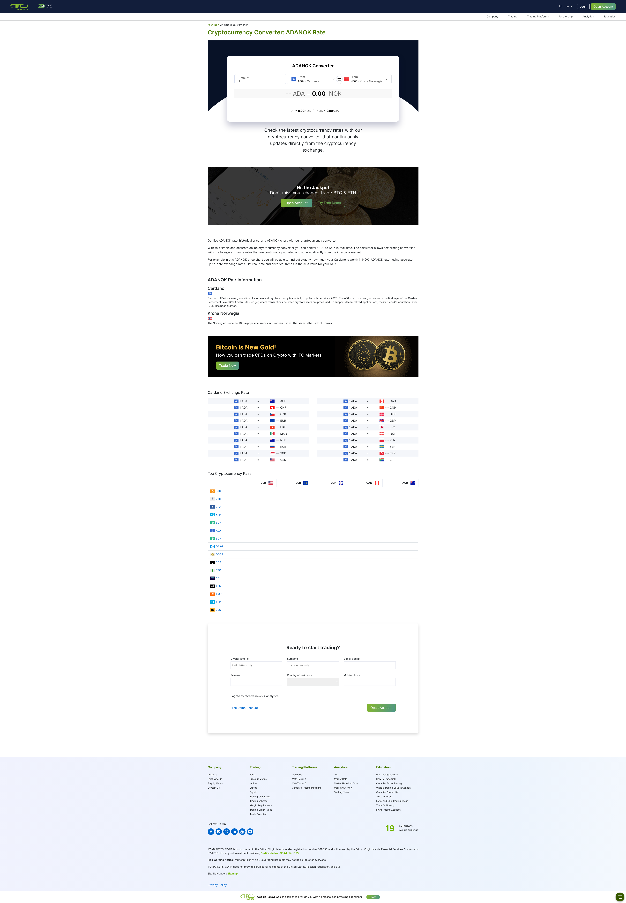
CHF (283, 407)
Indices (253, 783)
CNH (393, 407)
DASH (219, 546)
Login (583, 6)
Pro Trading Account (387, 774)
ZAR (392, 459)
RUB (283, 446)
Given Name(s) (240, 658)
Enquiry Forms (215, 783)
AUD (283, 401)
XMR (219, 594)
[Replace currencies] (339, 79)
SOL (218, 578)
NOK (393, 433)
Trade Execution (258, 814)
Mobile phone (352, 675)
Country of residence (299, 675)
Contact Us (214, 787)
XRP (218, 514)
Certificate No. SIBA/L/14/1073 (280, 853)
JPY (392, 427)
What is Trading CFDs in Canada (393, 787)
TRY (393, 453)
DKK (393, 414)
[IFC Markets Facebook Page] (211, 831)
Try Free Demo (329, 203)
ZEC (218, 609)
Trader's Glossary (385, 805)
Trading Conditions (260, 796)
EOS (218, 562)
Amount (243, 78)
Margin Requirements (261, 805)
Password (236, 675)
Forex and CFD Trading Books (392, 800)
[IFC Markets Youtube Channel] (242, 831)
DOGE (219, 554)
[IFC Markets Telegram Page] (250, 831)
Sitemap (233, 873)
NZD (283, 440)
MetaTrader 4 (299, 778)
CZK (283, 414)
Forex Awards (215, 778)
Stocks (253, 787)
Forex (253, 774)
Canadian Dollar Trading (389, 783)
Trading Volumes (258, 800)
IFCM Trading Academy (388, 809)
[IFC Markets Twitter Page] (226, 831)
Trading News (341, 792)
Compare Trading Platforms (306, 787)
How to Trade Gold (386, 778)
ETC (218, 570)
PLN (392, 440)
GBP (393, 420)
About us (212, 774)
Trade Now (227, 366)
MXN (283, 433)
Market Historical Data (346, 783)
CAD (393, 401)
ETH (218, 498)
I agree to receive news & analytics (254, 696)
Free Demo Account (244, 708)
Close (373, 897)
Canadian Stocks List (387, 792)
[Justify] (561, 6)
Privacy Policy (217, 885)
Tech (336, 774)
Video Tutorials (384, 796)
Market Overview (343, 787)
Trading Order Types (261, 809)
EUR (283, 420)
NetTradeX (298, 774)
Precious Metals (258, 778)
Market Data (340, 778)
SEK (392, 446)
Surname (292, 658)
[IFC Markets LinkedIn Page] (234, 831)
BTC (218, 491)
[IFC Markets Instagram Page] (219, 831)
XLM (218, 586)
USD (283, 459)
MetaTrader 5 (299, 783)
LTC (218, 506)
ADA (218, 530)
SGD (283, 453)
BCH (218, 522)
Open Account (603, 6)
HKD (283, 427)
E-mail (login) (352, 658)
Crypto (253, 792)
